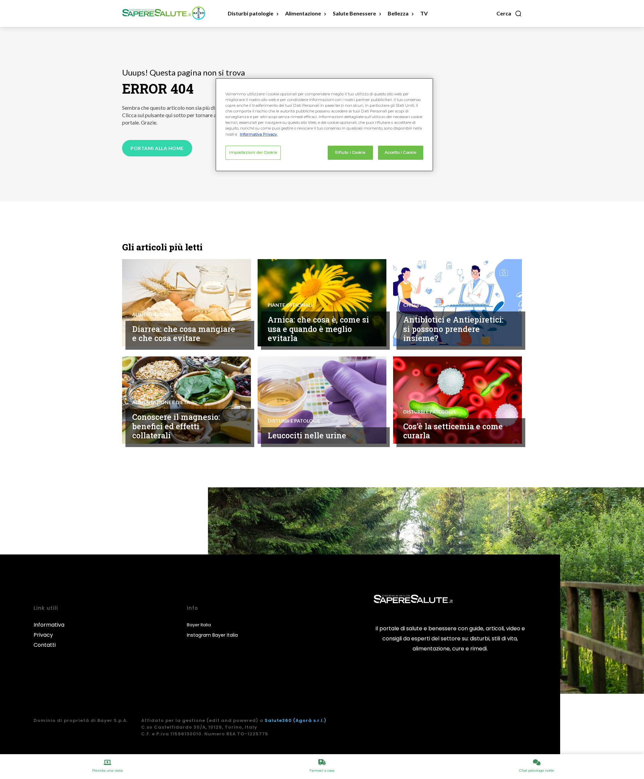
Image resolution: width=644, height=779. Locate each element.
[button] (509, 13)
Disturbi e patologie (294, 421)
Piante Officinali (290, 305)
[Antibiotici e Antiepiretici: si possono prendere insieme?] (457, 302)
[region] (324, 124)
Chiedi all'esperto (426, 305)
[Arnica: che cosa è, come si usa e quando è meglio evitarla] (322, 302)
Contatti (45, 645)
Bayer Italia (199, 625)
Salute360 (278, 720)
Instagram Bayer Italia (212, 635)
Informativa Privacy (49, 630)
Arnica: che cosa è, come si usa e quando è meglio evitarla (318, 328)
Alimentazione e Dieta (161, 402)
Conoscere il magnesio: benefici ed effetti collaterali (176, 426)
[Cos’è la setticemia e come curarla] (457, 400)
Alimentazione (151, 314)
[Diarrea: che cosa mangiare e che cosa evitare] (186, 302)
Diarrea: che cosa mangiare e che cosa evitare (183, 333)
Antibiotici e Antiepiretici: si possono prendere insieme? (453, 328)
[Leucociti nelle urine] (322, 400)
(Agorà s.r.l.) (309, 720)
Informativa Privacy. (258, 134)
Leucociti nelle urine (307, 435)
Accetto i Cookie (400, 152)
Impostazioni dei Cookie (253, 152)
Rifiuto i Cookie (350, 152)
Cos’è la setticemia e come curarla (453, 431)
